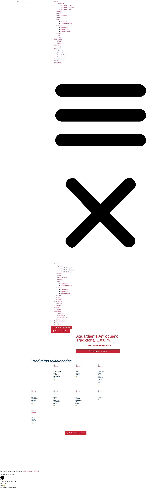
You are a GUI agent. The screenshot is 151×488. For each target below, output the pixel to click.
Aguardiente (60, 3)
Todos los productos (59, 58)
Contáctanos (57, 62)
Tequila (59, 25)
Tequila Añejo (64, 27)
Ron (58, 19)
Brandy (59, 11)
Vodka (59, 33)
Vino (58, 35)
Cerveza (59, 13)
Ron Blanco (64, 21)
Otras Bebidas (58, 39)
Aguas (59, 43)
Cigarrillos (60, 51)
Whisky (59, 37)
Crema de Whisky (62, 15)
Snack (59, 47)
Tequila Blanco (65, 29)
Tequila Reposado (66, 31)
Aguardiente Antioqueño (67, 7)
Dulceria (56, 45)
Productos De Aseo (62, 55)
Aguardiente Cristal (66, 9)
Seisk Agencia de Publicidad (31, 471)
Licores (56, 1)
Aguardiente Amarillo (66, 5)
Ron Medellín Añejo (66, 23)
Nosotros (56, 60)
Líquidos (59, 41)
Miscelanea (57, 49)
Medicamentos (61, 57)
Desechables (61, 53)
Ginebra (59, 17)
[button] (100, 163)
